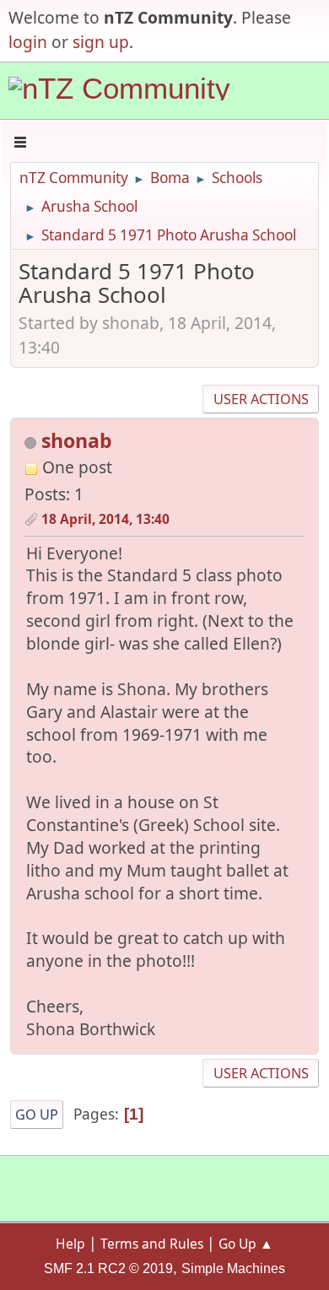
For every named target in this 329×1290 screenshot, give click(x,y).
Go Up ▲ (245, 1243)
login (27, 41)
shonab (76, 440)
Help (70, 1243)
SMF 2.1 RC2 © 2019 (108, 1268)
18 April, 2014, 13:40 (105, 519)
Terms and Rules (151, 1243)
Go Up (36, 1114)
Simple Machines (233, 1268)
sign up (101, 41)
